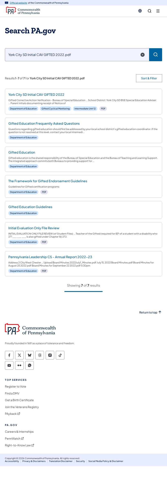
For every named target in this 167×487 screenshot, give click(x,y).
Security (80, 461)
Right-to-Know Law (18, 445)
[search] (149, 11)
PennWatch (12, 438)
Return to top (148, 312)
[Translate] (140, 11)
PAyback (11, 413)
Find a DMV (12, 393)
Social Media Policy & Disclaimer (105, 461)
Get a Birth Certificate (19, 400)
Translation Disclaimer (61, 461)
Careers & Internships (19, 431)
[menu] (158, 11)
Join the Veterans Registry (22, 407)
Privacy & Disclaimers (34, 461)
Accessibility (12, 461)
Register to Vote (15, 386)
